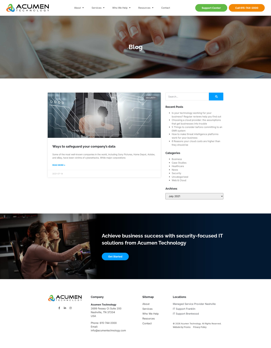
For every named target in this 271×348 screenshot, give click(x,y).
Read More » (58, 165)
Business (177, 159)
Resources (144, 7)
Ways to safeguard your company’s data (83, 146)
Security (176, 173)
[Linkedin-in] (65, 308)
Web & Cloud (179, 180)
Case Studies (179, 162)
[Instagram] (70, 308)
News (175, 169)
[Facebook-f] (59, 308)
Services (96, 7)
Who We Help (120, 7)
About (77, 7)
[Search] (216, 96)
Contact (165, 7)
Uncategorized (180, 176)
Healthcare (178, 166)
